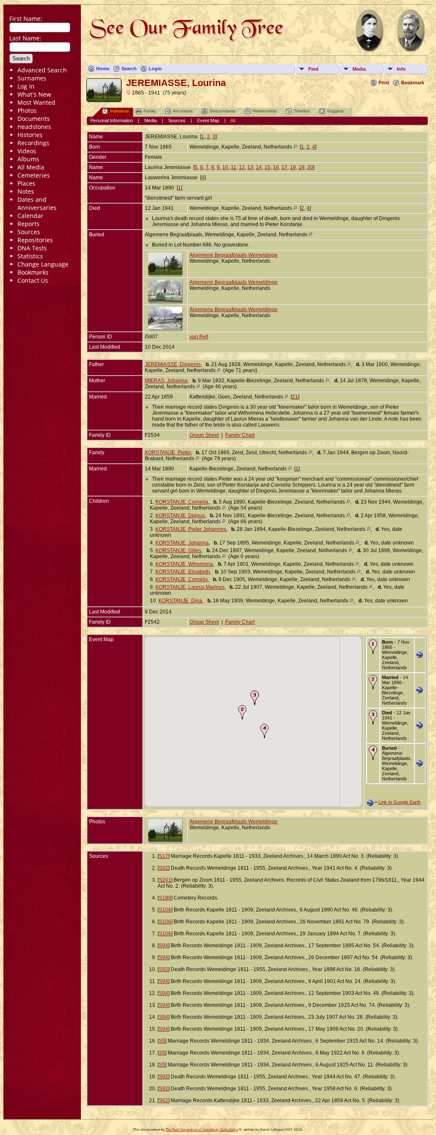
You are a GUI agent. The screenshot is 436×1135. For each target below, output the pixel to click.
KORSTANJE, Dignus (180, 516)
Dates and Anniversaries (37, 203)
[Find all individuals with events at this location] (295, 147)
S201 (165, 880)
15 (267, 167)
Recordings (33, 143)
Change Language (43, 264)
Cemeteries (33, 175)
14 (259, 167)
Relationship (264, 111)
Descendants (222, 111)
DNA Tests (32, 248)
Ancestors (182, 111)
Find (313, 69)
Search (13, 9)
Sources (28, 232)
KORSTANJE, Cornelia (181, 502)
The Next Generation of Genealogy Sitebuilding (202, 1129)
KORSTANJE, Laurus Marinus (189, 587)
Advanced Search (42, 70)
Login (155, 68)
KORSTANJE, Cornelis (181, 579)
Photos (27, 110)
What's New (34, 94)
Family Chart (240, 435)
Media (359, 69)
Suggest (335, 111)
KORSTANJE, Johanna (182, 543)
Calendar (30, 216)
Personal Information (111, 120)
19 (301, 167)
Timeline (302, 111)
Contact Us (32, 280)
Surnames (31, 78)
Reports (28, 224)
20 (310, 167)
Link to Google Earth (400, 802)
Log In (25, 86)
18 (293, 167)
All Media (30, 167)
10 (225, 167)
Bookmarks (33, 272)
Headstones (34, 127)
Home (102, 68)
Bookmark (412, 82)
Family (149, 111)
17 (284, 167)
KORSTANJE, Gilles (178, 550)
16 (276, 167)
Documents (33, 119)
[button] (242, 712)
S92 (163, 868)
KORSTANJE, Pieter (168, 453)
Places (26, 183)
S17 (163, 856)
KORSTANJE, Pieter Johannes (190, 529)
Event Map (208, 120)
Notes (25, 191)
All (232, 120)
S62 (163, 1100)
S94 (163, 946)
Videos (26, 151)
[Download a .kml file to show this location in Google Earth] (419, 656)
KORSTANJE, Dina (180, 601)
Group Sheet (204, 435)
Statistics (30, 256)
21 (295, 397)
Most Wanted (36, 102)
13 (250, 167)
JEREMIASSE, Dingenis (173, 364)
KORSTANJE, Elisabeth (182, 572)
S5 (162, 1041)
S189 (165, 898)
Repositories (35, 240)
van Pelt (198, 337)
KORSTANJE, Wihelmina (184, 564)
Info (401, 69)
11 (233, 167)
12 (242, 167)
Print (384, 82)
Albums (28, 159)
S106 (165, 910)
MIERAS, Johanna (166, 381)
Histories (30, 135)
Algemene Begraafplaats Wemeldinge (233, 255)
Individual (119, 111)
